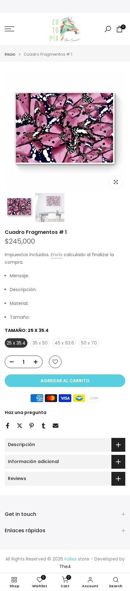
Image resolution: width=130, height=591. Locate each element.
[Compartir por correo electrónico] (55, 425)
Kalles (70, 559)
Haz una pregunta (25, 412)
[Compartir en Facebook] (7, 425)
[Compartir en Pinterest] (31, 425)
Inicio (10, 54)
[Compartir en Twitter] (19, 425)
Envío (56, 254)
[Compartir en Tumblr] (43, 425)
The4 (65, 567)
